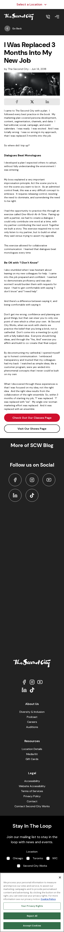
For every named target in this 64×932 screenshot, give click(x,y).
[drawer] (57, 16)
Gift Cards (32, 759)
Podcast (32, 717)
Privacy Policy (32, 796)
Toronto (38, 858)
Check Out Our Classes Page (32, 418)
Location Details (32, 749)
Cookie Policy (48, 899)
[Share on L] (17, 101)
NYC (55, 858)
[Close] (60, 877)
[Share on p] (47, 101)
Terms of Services (32, 791)
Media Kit (32, 754)
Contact (32, 801)
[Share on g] (32, 101)
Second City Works (35, 866)
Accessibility (32, 781)
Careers (32, 722)
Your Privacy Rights (32, 906)
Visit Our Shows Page (32, 428)
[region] (32, 902)
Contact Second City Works (32, 806)
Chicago (18, 858)
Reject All (32, 915)
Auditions (32, 727)
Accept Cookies (32, 925)
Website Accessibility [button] (32, 786)
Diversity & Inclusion (32, 712)
